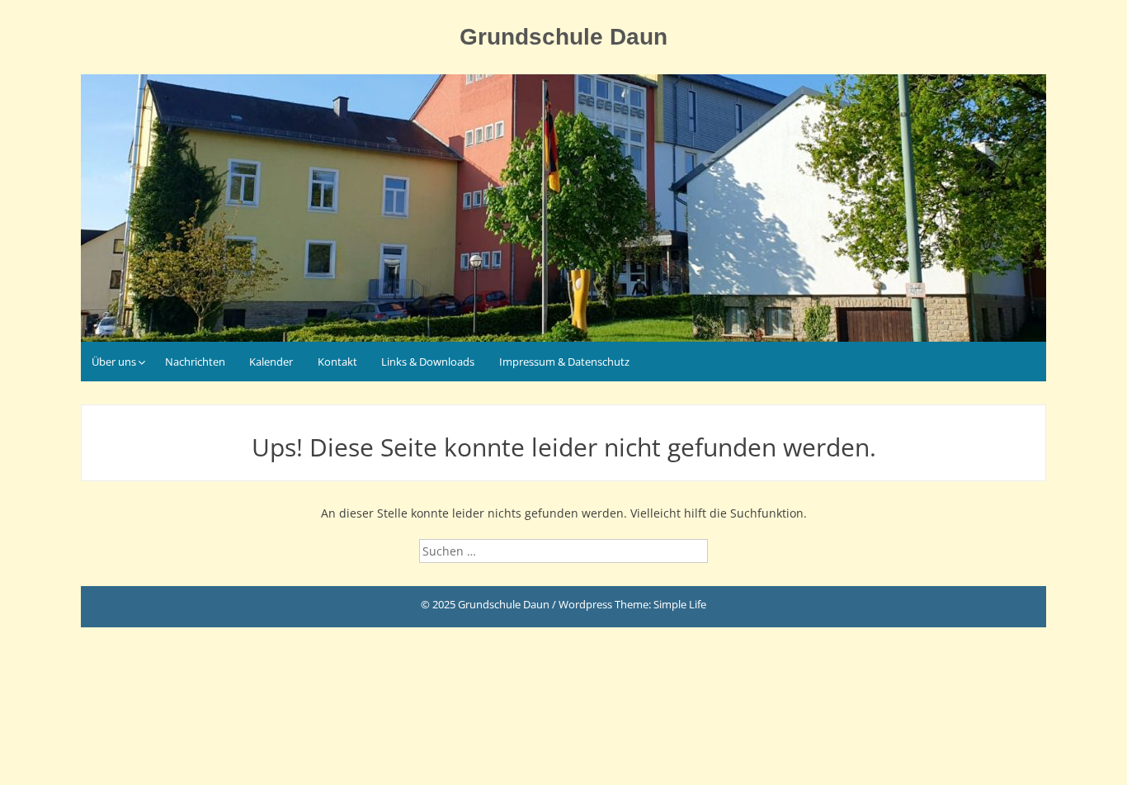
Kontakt (337, 361)
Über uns (114, 361)
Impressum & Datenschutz (564, 361)
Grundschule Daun (563, 37)
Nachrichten (195, 361)
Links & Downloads (427, 361)
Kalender (271, 361)
